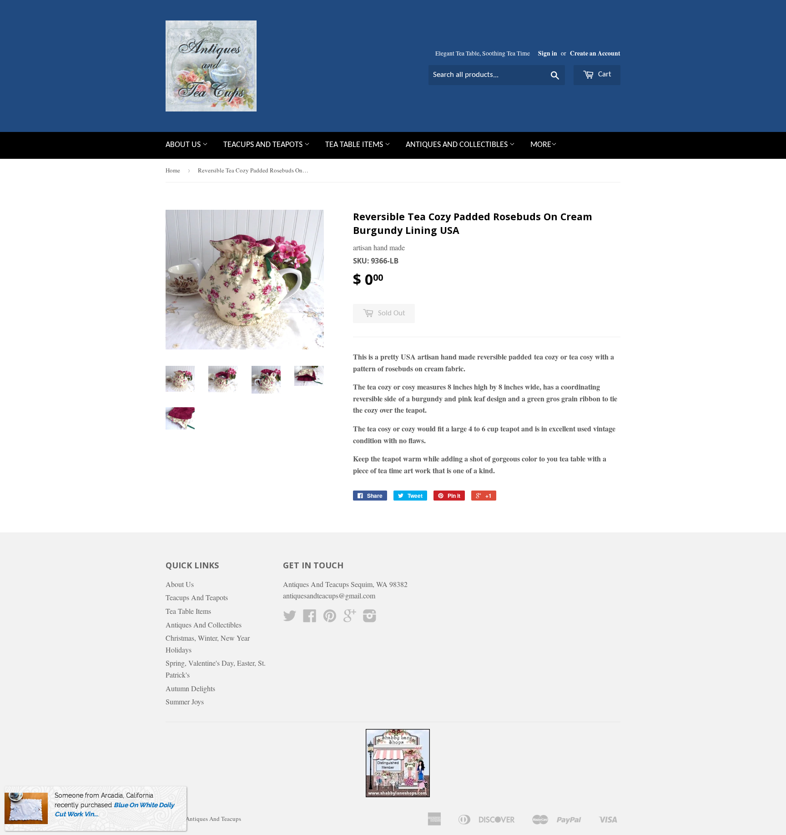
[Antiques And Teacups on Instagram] (370, 618)
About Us (184, 145)
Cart (603, 74)
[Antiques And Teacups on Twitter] (290, 618)
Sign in (547, 53)
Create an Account (595, 53)
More (540, 145)
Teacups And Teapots (263, 145)
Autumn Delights (190, 688)
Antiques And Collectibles (457, 145)
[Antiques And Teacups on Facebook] (310, 618)
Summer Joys (185, 701)
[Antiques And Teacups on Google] (350, 618)
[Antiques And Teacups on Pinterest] (330, 618)
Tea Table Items (355, 145)
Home (173, 170)
